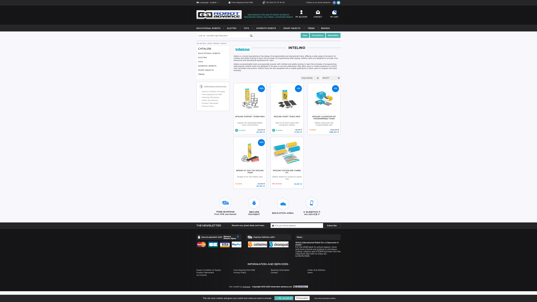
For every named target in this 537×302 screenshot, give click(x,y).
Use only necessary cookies (325, 298)
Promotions (317, 35)
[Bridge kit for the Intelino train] (250, 153)
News (310, 273)
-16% (261, 88)
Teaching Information (210, 97)
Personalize (302, 298)
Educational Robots (208, 28)
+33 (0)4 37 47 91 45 (275, 2)
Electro (231, 28)
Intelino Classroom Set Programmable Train (324, 117)
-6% (335, 88)
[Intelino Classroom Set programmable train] (324, 99)
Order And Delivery (209, 100)
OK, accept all (285, 298)
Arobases (246, 287)
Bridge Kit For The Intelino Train (250, 171)
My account (301, 17)
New (305, 35)
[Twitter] (338, 2)
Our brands (201, 275)
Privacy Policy (207, 106)
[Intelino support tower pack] (250, 99)
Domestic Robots (266, 28)
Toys (246, 28)
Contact (318, 17)
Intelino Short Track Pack (287, 116)
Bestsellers (333, 35)
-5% (298, 88)
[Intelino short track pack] (287, 99)
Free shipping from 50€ (242, 2)
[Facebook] (334, 2)
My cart (334, 14)
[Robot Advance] (219, 14)
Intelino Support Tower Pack (250, 116)
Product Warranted (209, 103)
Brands (325, 28)
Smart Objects (291, 28)
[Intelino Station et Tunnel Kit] (287, 153)
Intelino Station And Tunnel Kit (287, 171)
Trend (311, 28)
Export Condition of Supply (213, 91)
